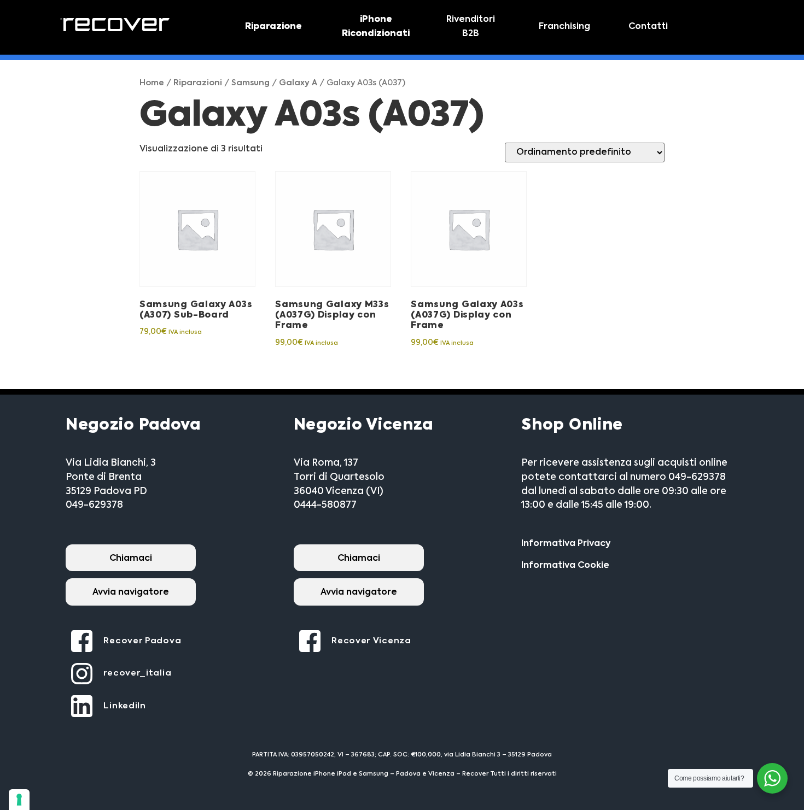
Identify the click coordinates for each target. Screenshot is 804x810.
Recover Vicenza (371, 641)
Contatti (648, 26)
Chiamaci (130, 558)
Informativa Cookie (565, 565)
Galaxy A (298, 83)
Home (151, 83)
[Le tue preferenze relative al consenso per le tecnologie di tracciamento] (19, 799)
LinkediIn (124, 706)
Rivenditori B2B (470, 26)
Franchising (564, 26)
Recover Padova (142, 641)
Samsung (250, 83)
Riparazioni (197, 83)
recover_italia (137, 673)
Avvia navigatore (130, 592)
